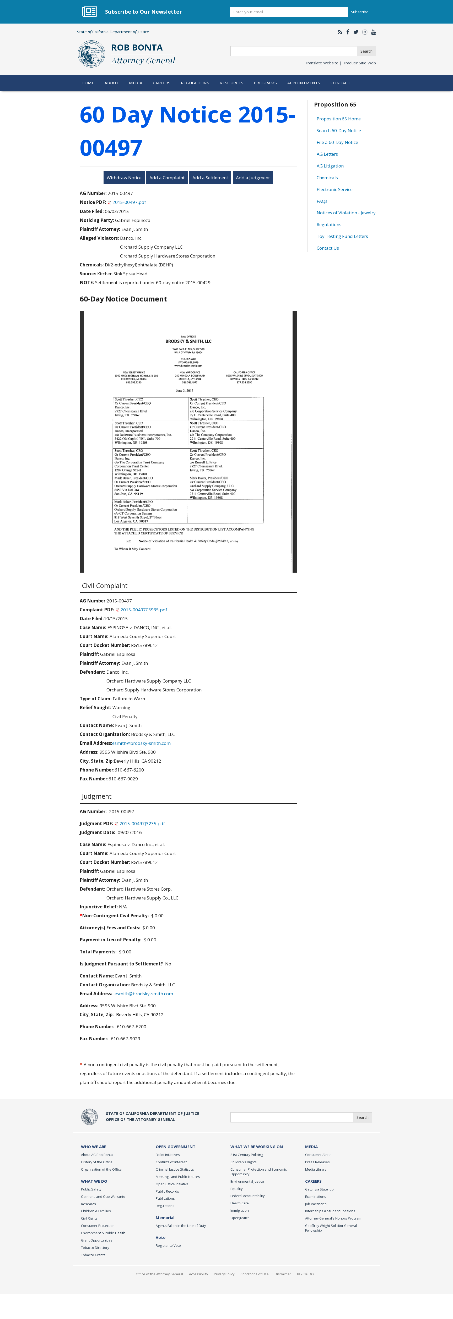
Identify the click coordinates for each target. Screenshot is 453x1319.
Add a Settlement (210, 178)
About (112, 82)
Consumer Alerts (318, 1154)
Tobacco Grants (93, 1255)
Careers (162, 82)
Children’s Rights (243, 1162)
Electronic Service (335, 189)
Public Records (167, 1191)
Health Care (239, 1203)
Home (88, 82)
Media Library (315, 1169)
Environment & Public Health (103, 1233)
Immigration (239, 1210)
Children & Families (96, 1211)
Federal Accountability (247, 1195)
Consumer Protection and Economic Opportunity (258, 1171)
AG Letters (327, 154)
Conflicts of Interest (171, 1162)
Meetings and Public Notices (178, 1176)
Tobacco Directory (95, 1247)
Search (366, 51)
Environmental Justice (247, 1181)
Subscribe (360, 11)
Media (135, 82)
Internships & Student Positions (330, 1211)
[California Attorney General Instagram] (363, 32)
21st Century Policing (246, 1154)
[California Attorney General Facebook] (346, 32)
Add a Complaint (167, 178)
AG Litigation (330, 166)
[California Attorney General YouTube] (372, 32)
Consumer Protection (98, 1225)
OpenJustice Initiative (172, 1184)
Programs (265, 82)
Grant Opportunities (96, 1240)
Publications (165, 1198)
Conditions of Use (254, 1274)
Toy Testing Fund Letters (342, 236)
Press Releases (317, 1162)
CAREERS (313, 1181)
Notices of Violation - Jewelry (346, 213)
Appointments (303, 82)
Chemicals (327, 178)
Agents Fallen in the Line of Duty (181, 1225)
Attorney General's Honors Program (333, 1218)
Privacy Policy (224, 1274)
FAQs (322, 201)
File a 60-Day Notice (337, 142)
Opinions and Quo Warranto (103, 1196)
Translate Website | (340, 62)
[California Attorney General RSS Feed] (338, 32)
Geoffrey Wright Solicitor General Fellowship (331, 1228)
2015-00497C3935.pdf (144, 610)
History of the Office (96, 1162)
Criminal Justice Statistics (175, 1169)
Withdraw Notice (124, 178)
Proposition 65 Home (339, 119)
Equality (236, 1188)
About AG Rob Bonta (97, 1154)
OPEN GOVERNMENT (175, 1146)
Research (88, 1203)
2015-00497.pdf (129, 202)
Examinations (315, 1196)
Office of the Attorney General (159, 1274)
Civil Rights (89, 1218)
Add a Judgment (253, 178)
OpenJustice (240, 1217)
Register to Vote (168, 1245)
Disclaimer (283, 1274)
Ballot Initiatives (168, 1154)
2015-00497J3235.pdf (142, 823)
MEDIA (311, 1146)
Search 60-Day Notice (339, 130)
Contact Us (328, 248)
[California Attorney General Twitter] (355, 32)
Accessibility (198, 1274)
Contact (340, 82)
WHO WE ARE (93, 1146)
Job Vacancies (316, 1203)
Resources (231, 82)
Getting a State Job (319, 1189)
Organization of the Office (101, 1169)
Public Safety (91, 1189)
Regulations (195, 82)
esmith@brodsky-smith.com (141, 743)
